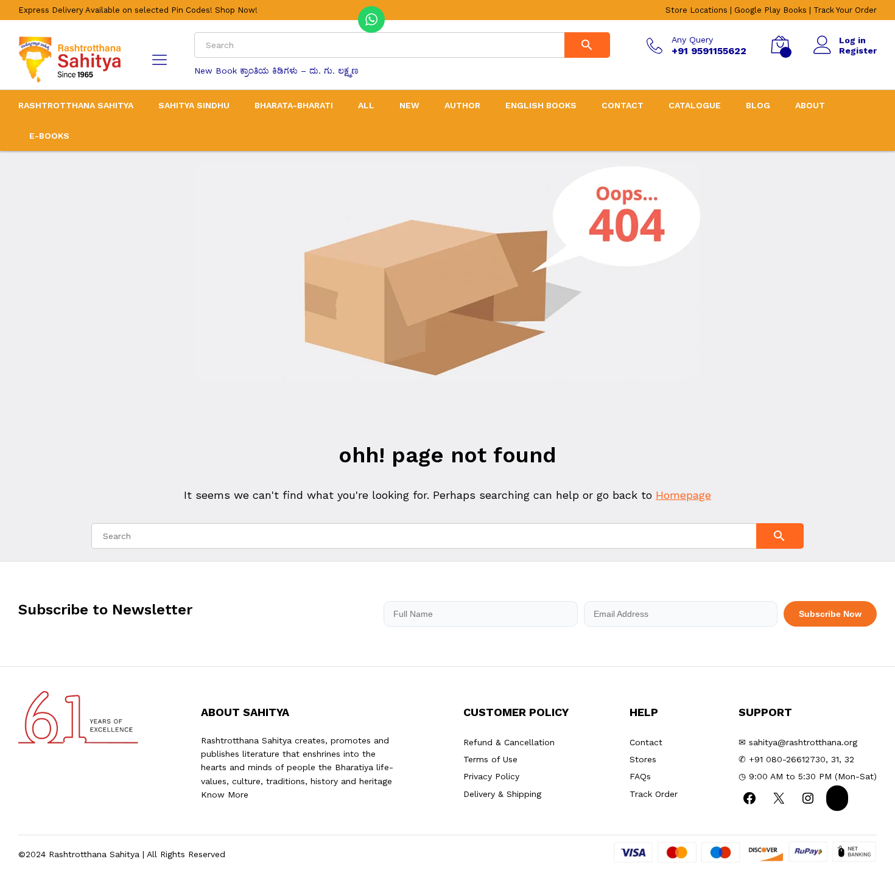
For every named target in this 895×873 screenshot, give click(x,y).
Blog (758, 105)
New (409, 105)
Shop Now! (236, 10)
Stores (643, 759)
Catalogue (695, 105)
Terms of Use (490, 759)
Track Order (654, 794)
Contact (623, 105)
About (810, 105)
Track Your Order (845, 10)
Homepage (683, 495)
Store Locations (696, 10)
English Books (541, 105)
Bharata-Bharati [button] (293, 105)
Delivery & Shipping (502, 794)
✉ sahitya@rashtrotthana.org (798, 742)
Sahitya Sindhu (194, 105)
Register (858, 50)
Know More (224, 794)
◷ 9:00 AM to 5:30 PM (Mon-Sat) (808, 776)
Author (462, 105)
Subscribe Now (830, 614)
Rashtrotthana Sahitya (75, 105)
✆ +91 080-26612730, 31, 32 (796, 759)
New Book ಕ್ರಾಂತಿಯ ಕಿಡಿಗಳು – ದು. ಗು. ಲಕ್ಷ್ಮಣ (276, 70)
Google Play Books (770, 10)
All (366, 105)
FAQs (640, 776)
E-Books (49, 135)
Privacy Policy (491, 776)
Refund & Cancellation (509, 742)
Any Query (692, 39)
